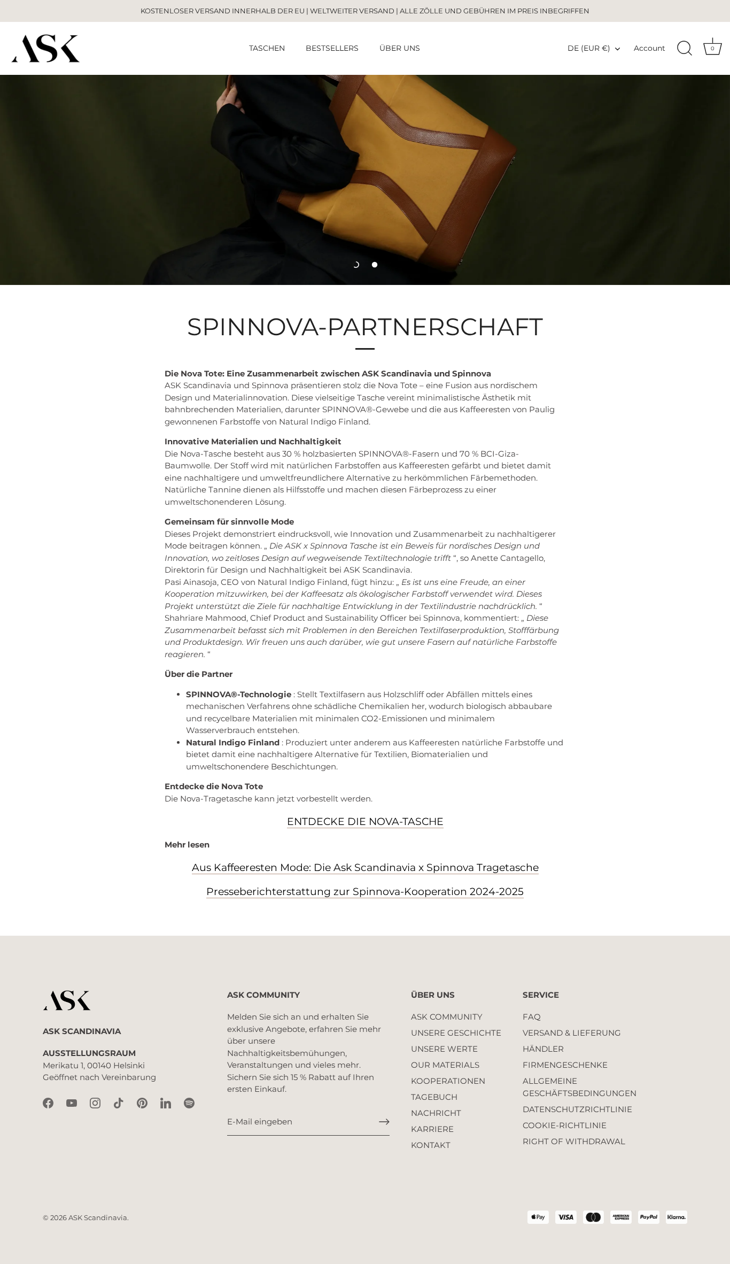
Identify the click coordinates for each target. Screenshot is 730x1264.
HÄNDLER (543, 1049)
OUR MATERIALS (445, 1065)
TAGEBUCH (434, 1097)
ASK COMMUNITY (447, 1017)
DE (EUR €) (589, 48)
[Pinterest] (142, 1102)
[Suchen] (684, 48)
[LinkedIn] (165, 1102)
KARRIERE (432, 1129)
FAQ (532, 1017)
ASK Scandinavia (97, 1218)
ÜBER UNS (399, 48)
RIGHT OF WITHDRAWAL (574, 1141)
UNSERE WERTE (444, 1049)
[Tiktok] (118, 1102)
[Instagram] (95, 1102)
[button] (356, 264)
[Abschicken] (384, 1121)
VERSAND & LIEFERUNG (572, 1033)
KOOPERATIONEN (448, 1081)
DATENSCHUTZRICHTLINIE (577, 1109)
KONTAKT (431, 1145)
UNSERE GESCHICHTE (456, 1033)
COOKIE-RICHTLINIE (565, 1125)
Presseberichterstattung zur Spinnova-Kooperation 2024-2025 (365, 891)
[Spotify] (189, 1102)
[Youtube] (71, 1102)
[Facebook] (48, 1102)
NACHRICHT (436, 1113)
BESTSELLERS (332, 48)
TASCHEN (267, 48)
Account (649, 48)
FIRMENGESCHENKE (565, 1065)
